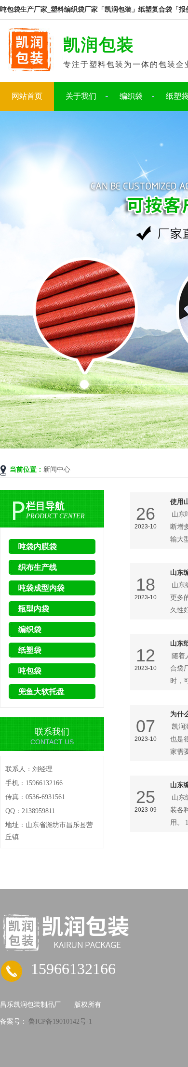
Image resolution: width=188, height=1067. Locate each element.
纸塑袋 (29, 650)
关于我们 (81, 96)
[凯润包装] (31, 68)
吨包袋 (29, 671)
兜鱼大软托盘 (41, 691)
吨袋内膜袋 (37, 546)
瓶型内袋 (33, 609)
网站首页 (27, 96)
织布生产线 (37, 567)
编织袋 (131, 96)
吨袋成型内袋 (41, 588)
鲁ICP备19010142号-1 (59, 1021)
